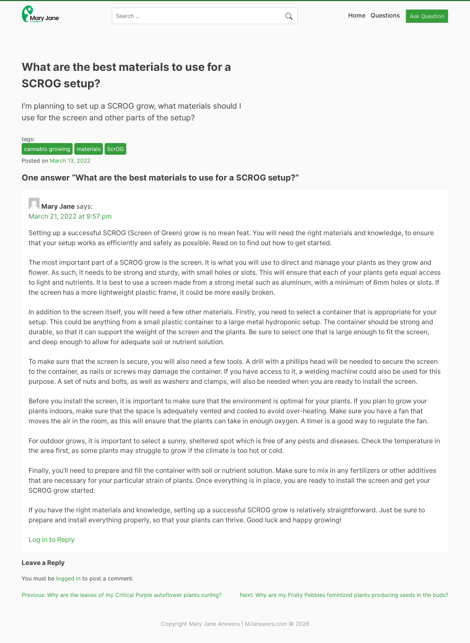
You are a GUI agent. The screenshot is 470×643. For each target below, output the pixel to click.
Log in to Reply (52, 539)
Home (356, 15)
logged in (68, 578)
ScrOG (115, 148)
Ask (427, 16)
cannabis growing (47, 148)
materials (88, 148)
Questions (385, 15)
